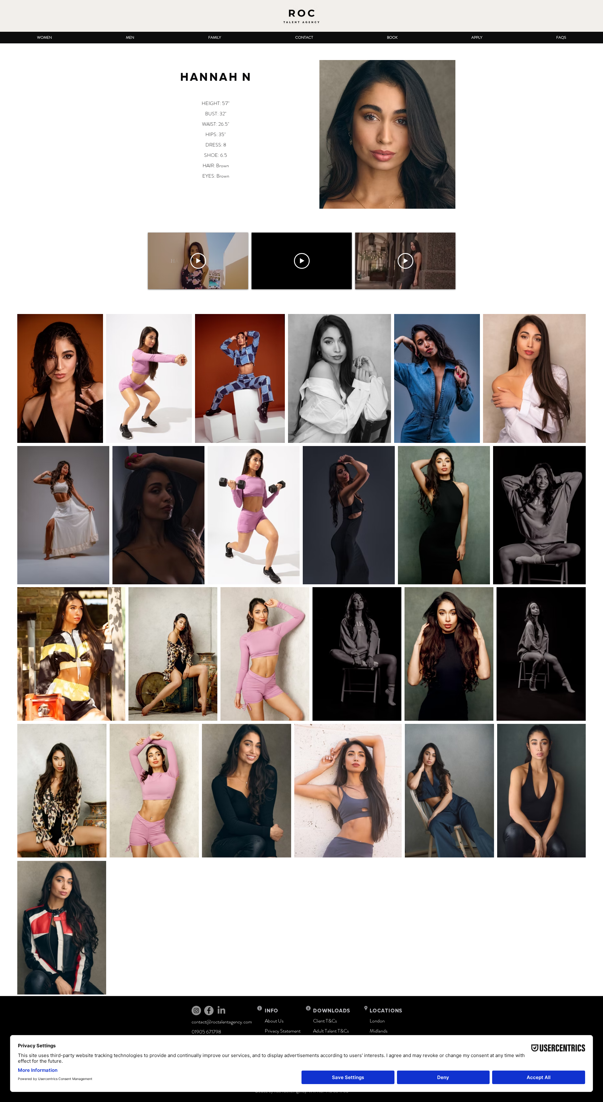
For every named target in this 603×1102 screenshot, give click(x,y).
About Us (274, 1020)
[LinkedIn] (221, 1010)
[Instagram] (196, 1010)
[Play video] (198, 261)
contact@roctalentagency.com (222, 1021)
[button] (44, 37)
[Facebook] (209, 1010)
